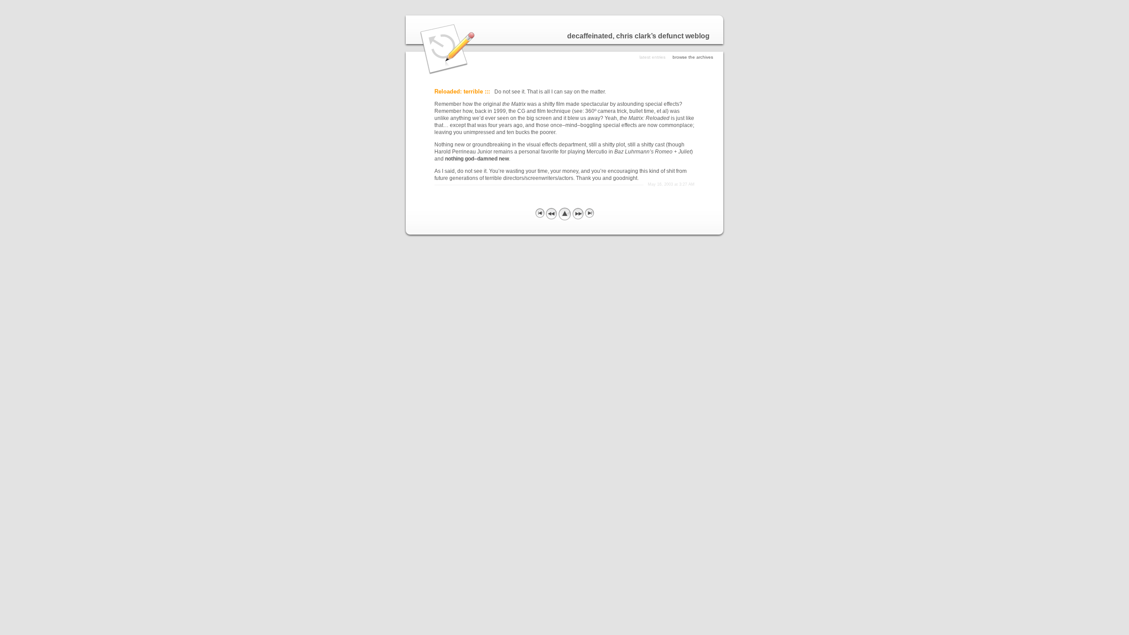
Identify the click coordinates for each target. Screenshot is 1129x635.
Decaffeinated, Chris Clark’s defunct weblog (638, 36)
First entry (540, 212)
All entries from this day (565, 214)
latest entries (652, 57)
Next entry (578, 213)
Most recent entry (589, 212)
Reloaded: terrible (458, 91)
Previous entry (551, 213)
